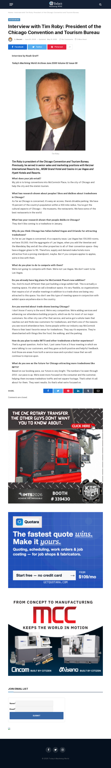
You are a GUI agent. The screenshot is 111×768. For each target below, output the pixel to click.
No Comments (67, 39)
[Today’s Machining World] (55, 4)
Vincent (19, 39)
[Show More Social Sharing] (69, 47)
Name (12, 703)
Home (10, 12)
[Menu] (11, 4)
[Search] (100, 4)
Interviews (14, 19)
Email (12, 709)
